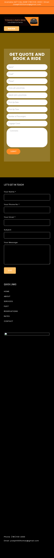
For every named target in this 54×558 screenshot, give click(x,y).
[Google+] (31, 550)
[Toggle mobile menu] (49, 18)
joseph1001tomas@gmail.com (24, 540)
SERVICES (8, 301)
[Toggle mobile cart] (44, 18)
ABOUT (7, 296)
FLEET (6, 306)
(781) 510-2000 (35, 2)
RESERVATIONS (11, 311)
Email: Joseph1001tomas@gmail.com (31, 3)
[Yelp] (27, 550)
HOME (6, 291)
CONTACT (8, 321)
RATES (7, 316)
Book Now (11, 29)
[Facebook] (23, 550)
